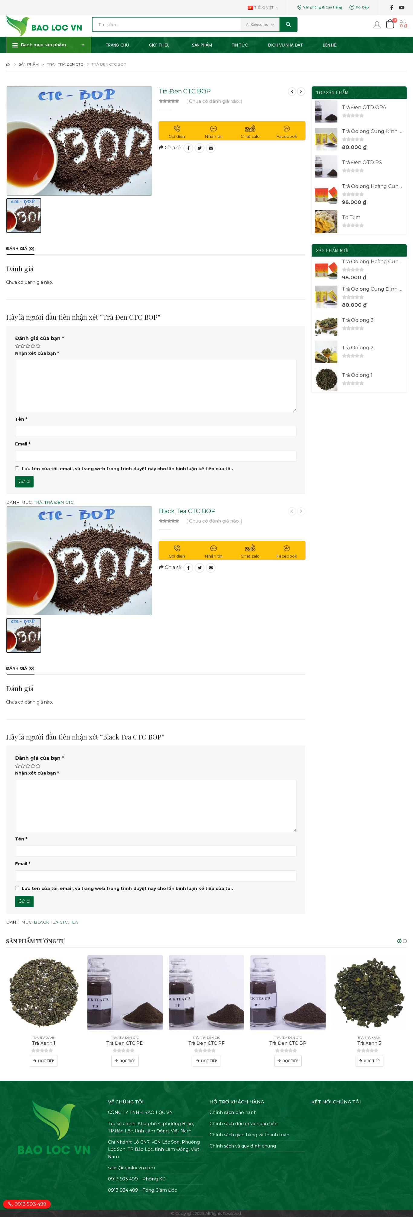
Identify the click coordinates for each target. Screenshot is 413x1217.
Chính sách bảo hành (233, 1112)
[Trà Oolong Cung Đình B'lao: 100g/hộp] (326, 139)
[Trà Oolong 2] (326, 352)
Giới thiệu (159, 45)
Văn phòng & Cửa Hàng (322, 7)
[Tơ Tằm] (326, 221)
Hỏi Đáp (362, 7)
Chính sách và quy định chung (243, 1146)
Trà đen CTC (58, 502)
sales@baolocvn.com (131, 1167)
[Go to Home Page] (8, 64)
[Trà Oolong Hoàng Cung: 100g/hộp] (326, 194)
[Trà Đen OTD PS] (326, 166)
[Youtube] (401, 7)
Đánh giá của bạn (39, 338)
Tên (21, 419)
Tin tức (240, 45)
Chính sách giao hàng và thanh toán (249, 1135)
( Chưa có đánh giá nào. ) (214, 101)
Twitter (199, 148)
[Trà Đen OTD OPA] (326, 111)
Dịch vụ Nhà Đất (285, 45)
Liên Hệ (330, 45)
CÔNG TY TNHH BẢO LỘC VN (140, 1112)
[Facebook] (391, 7)
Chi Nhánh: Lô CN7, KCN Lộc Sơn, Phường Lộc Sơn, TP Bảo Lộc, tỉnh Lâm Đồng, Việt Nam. (154, 1149)
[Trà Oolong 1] (326, 379)
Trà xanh (47, 1038)
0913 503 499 (29, 1204)
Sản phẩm (202, 45)
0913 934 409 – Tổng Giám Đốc (142, 1190)
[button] (399, 941)
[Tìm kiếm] (288, 24)
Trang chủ (117, 45)
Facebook (188, 148)
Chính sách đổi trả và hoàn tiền (244, 1123)
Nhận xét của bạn (37, 353)
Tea (74, 922)
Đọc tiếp (46, 1060)
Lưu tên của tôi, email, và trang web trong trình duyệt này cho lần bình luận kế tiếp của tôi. (127, 468)
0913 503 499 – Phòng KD (137, 1179)
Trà (38, 502)
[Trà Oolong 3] (326, 324)
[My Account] (377, 24)
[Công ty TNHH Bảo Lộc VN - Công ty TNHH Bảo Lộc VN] (44, 26)
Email (211, 148)
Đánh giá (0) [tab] (20, 248)
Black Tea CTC (51, 922)
